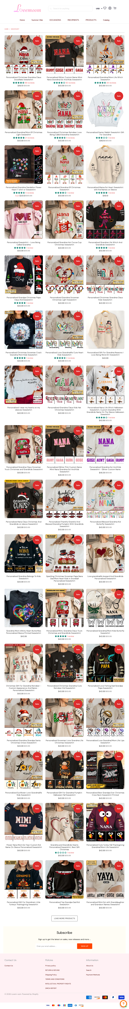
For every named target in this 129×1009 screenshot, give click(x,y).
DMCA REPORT (51, 988)
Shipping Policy (51, 975)
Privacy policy (50, 966)
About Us (89, 966)
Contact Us (9, 966)
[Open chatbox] (123, 1003)
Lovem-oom (16, 994)
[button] (55, 20)
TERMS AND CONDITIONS (54, 979)
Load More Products (64, 918)
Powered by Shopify (30, 994)
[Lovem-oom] (27, 8)
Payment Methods (93, 975)
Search (88, 970)
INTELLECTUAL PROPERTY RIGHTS (58, 984)
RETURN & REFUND (52, 970)
